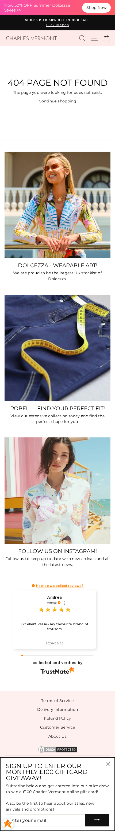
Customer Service (57, 727)
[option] (57, 23)
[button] (33, 585)
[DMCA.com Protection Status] (57, 752)
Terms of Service (57, 700)
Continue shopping (57, 101)
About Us (57, 736)
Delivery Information (57, 709)
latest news (61, 564)
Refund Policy (57, 718)
